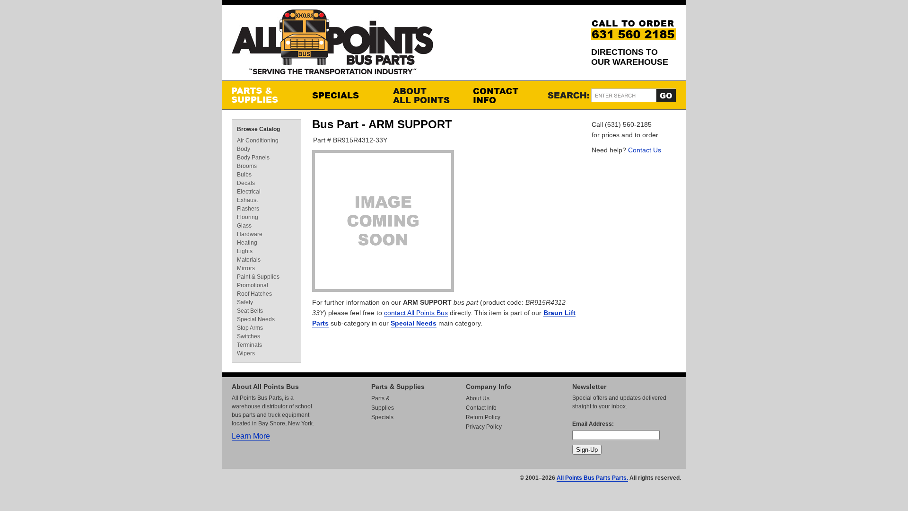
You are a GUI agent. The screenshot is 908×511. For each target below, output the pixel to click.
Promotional (252, 285)
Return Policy (483, 417)
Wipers (246, 353)
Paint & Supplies (258, 276)
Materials (249, 259)
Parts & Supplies (262, 95)
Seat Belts (250, 311)
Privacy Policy (484, 426)
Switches (248, 336)
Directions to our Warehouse (629, 57)
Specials (343, 95)
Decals (246, 183)
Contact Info (503, 95)
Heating (247, 242)
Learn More (251, 436)
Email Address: (593, 424)
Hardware (249, 234)
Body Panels (253, 157)
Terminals (249, 345)
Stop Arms (250, 328)
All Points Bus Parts (332, 44)
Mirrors (246, 268)
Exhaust (247, 200)
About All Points (423, 95)
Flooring (247, 217)
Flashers (248, 208)
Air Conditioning (258, 140)
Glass (244, 225)
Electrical (249, 191)
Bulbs (244, 174)
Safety (245, 302)
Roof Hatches (254, 294)
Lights (245, 251)
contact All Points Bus (416, 313)
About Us (477, 398)
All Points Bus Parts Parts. (592, 478)
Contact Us (644, 150)
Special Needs (414, 323)
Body (243, 149)
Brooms (247, 166)
